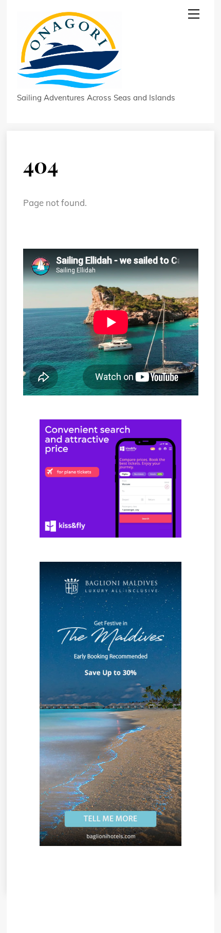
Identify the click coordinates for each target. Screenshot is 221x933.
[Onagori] (69, 83)
